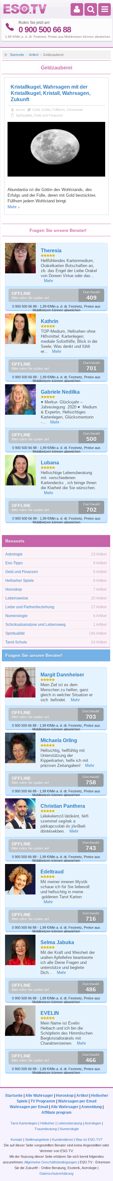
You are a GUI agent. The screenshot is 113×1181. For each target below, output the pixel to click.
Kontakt (16, 1139)
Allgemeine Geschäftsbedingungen (50, 1162)
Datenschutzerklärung (56, 1173)
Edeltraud (52, 871)
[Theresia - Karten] (20, 258)
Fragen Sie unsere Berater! (33, 655)
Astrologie (14, 554)
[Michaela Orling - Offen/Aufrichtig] (20, 748)
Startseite (17, 55)
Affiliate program (56, 1112)
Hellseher (47, 1123)
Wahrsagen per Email (77, 1101)
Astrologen (93, 1123)
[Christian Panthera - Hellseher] (20, 813)
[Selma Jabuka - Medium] (20, 950)
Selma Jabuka (57, 942)
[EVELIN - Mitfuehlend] (20, 1020)
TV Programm (42, 1101)
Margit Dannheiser (62, 674)
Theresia (51, 250)
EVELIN (49, 1013)
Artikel (33, 55)
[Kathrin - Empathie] (20, 329)
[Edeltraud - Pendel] (20, 879)
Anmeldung (91, 1107)
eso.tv (20, 110)
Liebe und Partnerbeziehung (29, 607)
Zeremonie (75, 110)
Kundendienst (62, 1139)
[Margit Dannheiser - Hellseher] (20, 682)
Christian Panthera (62, 806)
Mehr (12, 207)
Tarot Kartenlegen (23, 1123)
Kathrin (49, 321)
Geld (36, 110)
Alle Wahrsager (39, 1095)
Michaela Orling (58, 740)
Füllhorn (58, 110)
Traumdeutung (46, 1129)
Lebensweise (16, 598)
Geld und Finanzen (48, 115)
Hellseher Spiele (19, 580)
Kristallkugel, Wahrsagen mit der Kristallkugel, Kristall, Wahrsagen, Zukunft (50, 93)
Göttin (46, 110)
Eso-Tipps (14, 563)
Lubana (50, 462)
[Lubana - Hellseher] (20, 470)
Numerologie (16, 616)
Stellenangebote (37, 1139)
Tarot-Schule (16, 642)
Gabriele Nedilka (60, 392)
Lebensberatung (69, 1123)
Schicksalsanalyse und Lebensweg (35, 624)
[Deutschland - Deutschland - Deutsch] (25, 12)
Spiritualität (24, 115)
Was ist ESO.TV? (89, 1139)
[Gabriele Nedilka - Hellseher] (20, 399)
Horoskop (13, 589)
